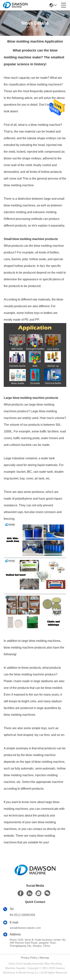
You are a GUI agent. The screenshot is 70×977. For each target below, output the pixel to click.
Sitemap (44, 957)
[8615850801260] (38, 893)
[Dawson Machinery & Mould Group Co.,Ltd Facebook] (20, 893)
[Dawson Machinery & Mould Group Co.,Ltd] (15, 5)
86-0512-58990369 (22, 915)
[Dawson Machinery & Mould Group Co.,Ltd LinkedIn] (29, 893)
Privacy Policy (29, 957)
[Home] (35, 874)
